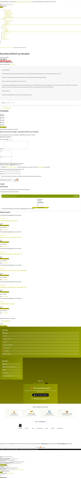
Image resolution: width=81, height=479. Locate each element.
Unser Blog (4, 37)
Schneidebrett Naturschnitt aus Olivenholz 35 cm (13, 287)
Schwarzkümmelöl (9, 20)
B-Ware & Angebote (9, 17)
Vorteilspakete (8, 16)
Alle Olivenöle (8, 10)
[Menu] (0, 41)
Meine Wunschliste (6, 39)
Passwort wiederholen (4, 463)
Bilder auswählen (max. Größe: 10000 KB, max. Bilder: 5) (12, 163)
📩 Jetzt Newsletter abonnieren (40, 395)
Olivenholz (7, 47)
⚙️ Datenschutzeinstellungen (8, 375)
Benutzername (3, 459)
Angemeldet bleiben (5, 471)
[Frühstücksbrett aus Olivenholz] (6, 216)
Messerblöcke (11, 47)
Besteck (6, 30)
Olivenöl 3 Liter (8, 12)
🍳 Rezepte (5, 336)
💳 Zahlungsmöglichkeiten (7, 344)
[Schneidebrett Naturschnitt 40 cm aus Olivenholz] (10, 266)
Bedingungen (76, 196)
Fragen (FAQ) (5, 34)
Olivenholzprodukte (7, 33)
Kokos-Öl (7, 21)
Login (1, 472)
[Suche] (12, 457)
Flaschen (4, 32)
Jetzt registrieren (3, 464)
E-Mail (2, 173)
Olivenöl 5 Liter (8, 11)
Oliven (5, 18)
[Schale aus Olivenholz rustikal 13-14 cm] (8, 249)
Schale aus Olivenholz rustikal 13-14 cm (11, 254)
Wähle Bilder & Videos (4, 164)
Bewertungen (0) (6, 320)
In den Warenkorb (40, 207)
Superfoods (7, 23)
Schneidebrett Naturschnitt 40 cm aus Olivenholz (13, 270)
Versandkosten (12, 64)
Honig (5, 27)
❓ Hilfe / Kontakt (6, 347)
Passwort (6, 462)
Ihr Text (2, 148)
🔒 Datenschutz (5, 372)
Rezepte (4, 35)
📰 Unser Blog (5, 333)
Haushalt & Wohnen (6, 28)
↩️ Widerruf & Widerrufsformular (9, 366)
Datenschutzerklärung (35, 398)
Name (1, 171)
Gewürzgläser (5, 26)
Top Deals (4, 25)
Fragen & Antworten (7, 108)
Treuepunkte (5, 38)
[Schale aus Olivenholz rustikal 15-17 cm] (8, 233)
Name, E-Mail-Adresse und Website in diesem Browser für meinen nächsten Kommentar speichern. (21, 176)
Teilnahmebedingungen (45, 398)
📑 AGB (4, 369)
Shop (4, 47)
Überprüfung (41, 167)
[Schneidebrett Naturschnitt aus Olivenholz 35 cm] (10, 282)
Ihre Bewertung (3, 139)
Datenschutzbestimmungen (11, 167)
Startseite (1, 47)
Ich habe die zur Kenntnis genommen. (25, 167)
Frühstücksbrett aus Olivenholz (8, 220)
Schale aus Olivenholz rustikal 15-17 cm (11, 237)
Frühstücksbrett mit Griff (7, 304)
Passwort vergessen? (20, 469)
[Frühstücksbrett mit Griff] (5, 299)
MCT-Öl (7, 24)
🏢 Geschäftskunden (6, 353)
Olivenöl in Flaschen (9, 13)
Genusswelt (4, 19)
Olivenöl (4, 9)
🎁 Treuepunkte (6, 350)
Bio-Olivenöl (7, 14)
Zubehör (6, 31)
